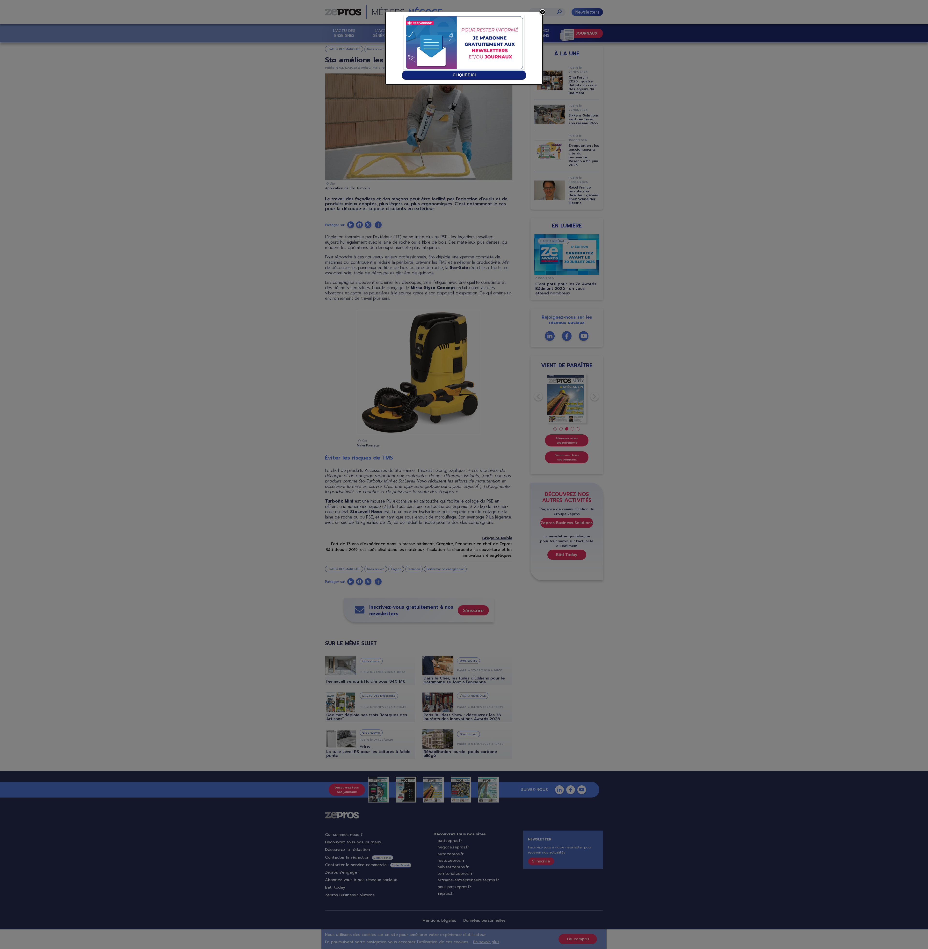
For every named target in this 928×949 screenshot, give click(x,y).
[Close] (542, 12)
